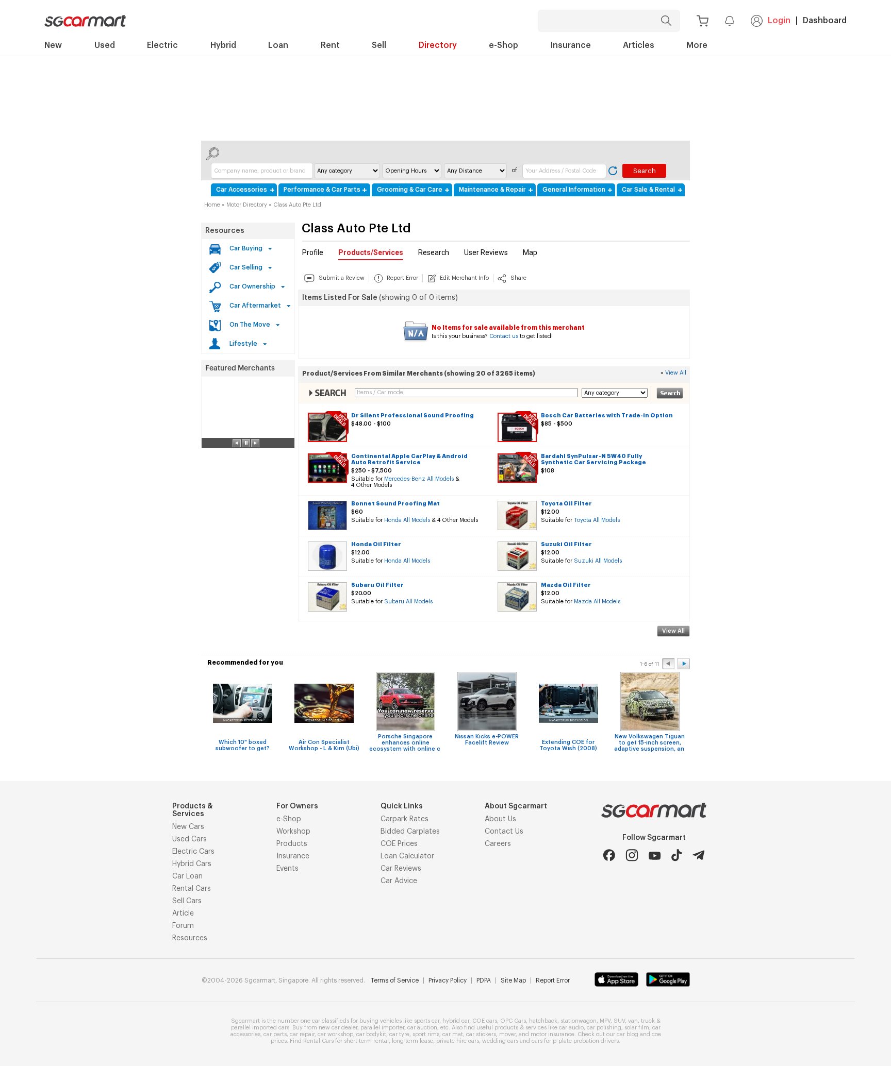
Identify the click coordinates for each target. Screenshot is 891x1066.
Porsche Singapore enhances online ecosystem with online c (405, 743)
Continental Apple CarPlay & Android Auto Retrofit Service (409, 459)
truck (648, 1021)
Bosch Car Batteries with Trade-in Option (607, 415)
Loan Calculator (407, 856)
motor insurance (552, 1034)
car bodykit (371, 1034)
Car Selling (245, 267)
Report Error (402, 278)
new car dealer (338, 1027)
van (633, 1021)
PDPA (483, 980)
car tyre (399, 1034)
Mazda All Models (597, 601)
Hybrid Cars (191, 864)
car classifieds (330, 1021)
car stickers (481, 1034)
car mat (452, 1034)
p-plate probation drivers (586, 1041)
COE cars (484, 1021)
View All (675, 373)
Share (518, 278)
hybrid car (455, 1021)
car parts (275, 1034)
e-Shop (288, 819)
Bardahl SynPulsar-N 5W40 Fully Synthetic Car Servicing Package (593, 459)
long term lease (412, 1041)
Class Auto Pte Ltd (297, 205)
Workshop (293, 831)
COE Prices (399, 844)
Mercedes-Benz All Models (419, 479)
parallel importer (382, 1027)
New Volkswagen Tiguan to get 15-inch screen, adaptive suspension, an (650, 743)
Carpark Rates (404, 819)
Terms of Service (395, 980)
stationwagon (578, 1021)
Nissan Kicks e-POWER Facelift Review (487, 740)
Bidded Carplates (410, 831)
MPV (605, 1021)
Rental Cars (191, 888)
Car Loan (187, 876)
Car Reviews (401, 868)
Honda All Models (407, 520)
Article (183, 913)
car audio (571, 1027)
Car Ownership (252, 286)
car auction (422, 1027)
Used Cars (189, 839)
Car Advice (399, 881)
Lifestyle (243, 344)
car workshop (335, 1034)
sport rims (425, 1034)
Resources (224, 230)
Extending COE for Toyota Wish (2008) (568, 745)
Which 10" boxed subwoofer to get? (243, 745)
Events (287, 868)
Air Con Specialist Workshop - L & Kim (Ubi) (324, 745)
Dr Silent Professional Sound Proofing (412, 415)
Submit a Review (342, 278)
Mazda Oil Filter (566, 585)
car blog (627, 1034)
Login (779, 20)
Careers (498, 844)
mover (507, 1034)
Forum (183, 925)
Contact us (503, 336)
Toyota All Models (597, 520)
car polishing (604, 1027)
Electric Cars (193, 851)
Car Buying (245, 248)
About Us (500, 819)
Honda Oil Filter (376, 544)
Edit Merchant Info (464, 278)
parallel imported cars (260, 1027)
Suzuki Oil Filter (566, 544)
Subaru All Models (408, 601)
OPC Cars (513, 1021)
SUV (619, 1021)
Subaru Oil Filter (377, 585)
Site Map (513, 980)
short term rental (366, 1041)
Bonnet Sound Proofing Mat (395, 503)
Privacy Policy (447, 980)
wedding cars (500, 1041)
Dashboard (825, 20)
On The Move (249, 325)
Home (212, 205)
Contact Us (504, 831)
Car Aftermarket (255, 305)
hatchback (543, 1021)
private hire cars (457, 1041)
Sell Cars (187, 901)
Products (291, 844)
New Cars (188, 827)
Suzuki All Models (598, 561)
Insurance (292, 856)
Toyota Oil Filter (566, 503)
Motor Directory (246, 205)
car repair (302, 1034)
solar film (636, 1027)
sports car (426, 1021)
